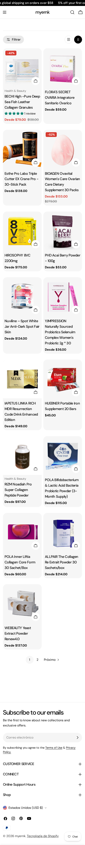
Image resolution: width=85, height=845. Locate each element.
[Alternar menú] (4, 12)
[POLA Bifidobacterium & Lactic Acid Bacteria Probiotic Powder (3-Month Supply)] (62, 455)
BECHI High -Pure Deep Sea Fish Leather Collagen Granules (22, 102)
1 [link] (29, 660)
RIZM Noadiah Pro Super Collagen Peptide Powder (18, 490)
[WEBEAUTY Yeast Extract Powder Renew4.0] (22, 603)
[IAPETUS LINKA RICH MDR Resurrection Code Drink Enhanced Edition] (22, 379)
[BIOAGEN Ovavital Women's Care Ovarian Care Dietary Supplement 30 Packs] (62, 149)
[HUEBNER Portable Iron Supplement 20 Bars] (62, 379)
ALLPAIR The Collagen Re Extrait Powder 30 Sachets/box (61, 562)
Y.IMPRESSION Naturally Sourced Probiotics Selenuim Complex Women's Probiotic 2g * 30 (60, 332)
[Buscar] (72, 12)
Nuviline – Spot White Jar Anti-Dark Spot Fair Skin (22, 326)
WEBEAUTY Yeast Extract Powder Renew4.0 (18, 633)
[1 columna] (69, 40)
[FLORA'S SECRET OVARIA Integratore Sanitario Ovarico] (62, 67)
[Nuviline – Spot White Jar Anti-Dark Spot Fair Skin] (22, 296)
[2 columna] (78, 40)
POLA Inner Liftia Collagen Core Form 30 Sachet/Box (20, 562)
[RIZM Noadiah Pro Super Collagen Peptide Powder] (22, 455)
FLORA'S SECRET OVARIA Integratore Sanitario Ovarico (59, 97)
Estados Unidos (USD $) (25, 808)
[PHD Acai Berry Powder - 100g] (62, 231)
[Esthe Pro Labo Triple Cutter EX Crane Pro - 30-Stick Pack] (22, 149)
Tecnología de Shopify (43, 836)
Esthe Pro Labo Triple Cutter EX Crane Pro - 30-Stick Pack (21, 179)
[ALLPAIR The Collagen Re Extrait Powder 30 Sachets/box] (62, 532)
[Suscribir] (77, 737)
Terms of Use (53, 747)
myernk (42, 12)
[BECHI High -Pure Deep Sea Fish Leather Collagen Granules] (22, 67)
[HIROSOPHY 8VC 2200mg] (22, 231)
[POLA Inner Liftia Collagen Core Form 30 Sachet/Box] (22, 532)
